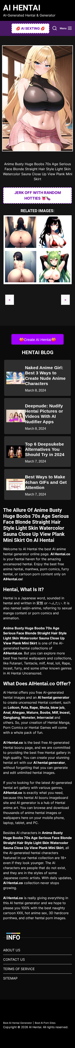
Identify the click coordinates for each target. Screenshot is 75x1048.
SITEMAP (10, 978)
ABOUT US (11, 950)
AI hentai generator (53, 697)
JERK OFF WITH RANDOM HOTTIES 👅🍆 (37, 195)
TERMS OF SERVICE (19, 969)
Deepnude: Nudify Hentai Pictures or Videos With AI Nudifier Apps (44, 413)
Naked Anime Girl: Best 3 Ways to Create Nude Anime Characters (45, 375)
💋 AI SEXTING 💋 (30, 28)
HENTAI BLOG (37, 352)
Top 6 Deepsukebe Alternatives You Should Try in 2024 (44, 449)
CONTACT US (14, 959)
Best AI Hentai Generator (17, 1022)
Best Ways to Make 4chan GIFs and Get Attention (46, 482)
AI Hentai (21, 7)
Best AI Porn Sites (45, 1022)
